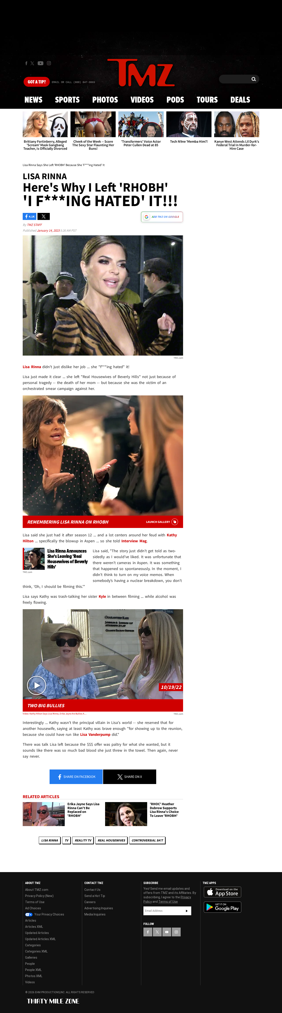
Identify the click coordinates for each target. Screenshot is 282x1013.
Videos (142, 100)
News (33, 100)
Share (79, 776)
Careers (90, 902)
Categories (33, 945)
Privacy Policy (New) (39, 896)
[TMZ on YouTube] (166, 932)
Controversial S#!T (147, 840)
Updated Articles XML (40, 939)
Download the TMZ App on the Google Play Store (222, 907)
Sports (67, 100)
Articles (30, 920)
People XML (33, 970)
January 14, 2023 (48, 230)
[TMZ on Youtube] (40, 63)
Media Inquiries (95, 914)
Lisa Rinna (49, 840)
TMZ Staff (34, 225)
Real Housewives (111, 840)
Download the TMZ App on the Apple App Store (222, 892)
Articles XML (34, 926)
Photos (105, 100)
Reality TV (83, 840)
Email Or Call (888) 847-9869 (73, 82)
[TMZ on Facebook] (26, 63)
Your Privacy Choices (49, 914)
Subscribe (186, 910)
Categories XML (36, 951)
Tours (207, 100)
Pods (175, 100)
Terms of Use (35, 902)
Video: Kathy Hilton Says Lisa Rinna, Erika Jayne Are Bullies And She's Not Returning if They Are (55, 713)
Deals (240, 100)
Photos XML (33, 976)
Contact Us (92, 889)
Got (37, 82)
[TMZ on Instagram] (49, 63)
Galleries (31, 957)
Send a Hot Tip (94, 896)
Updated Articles (37, 933)
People (30, 963)
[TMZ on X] (33, 63)
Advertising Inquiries (98, 908)
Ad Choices (33, 908)
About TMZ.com (36, 889)
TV (66, 840)
